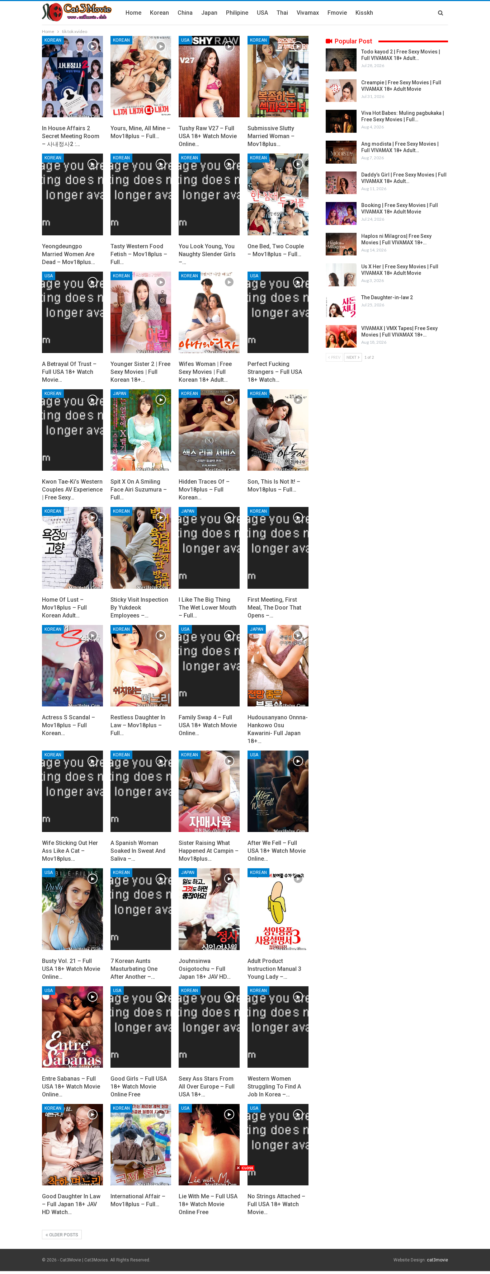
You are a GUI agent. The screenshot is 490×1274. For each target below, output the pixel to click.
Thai (282, 12)
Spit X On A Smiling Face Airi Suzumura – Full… (138, 489)
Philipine (237, 12)
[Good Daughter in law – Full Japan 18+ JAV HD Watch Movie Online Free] (72, 1144)
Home (133, 12)
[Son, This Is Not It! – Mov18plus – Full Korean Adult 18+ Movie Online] (278, 430)
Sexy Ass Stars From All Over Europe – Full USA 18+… (207, 1086)
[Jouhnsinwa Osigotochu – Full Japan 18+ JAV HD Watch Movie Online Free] (209, 909)
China (185, 12)
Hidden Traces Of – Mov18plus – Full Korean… (204, 489)
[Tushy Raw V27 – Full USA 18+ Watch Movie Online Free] (209, 76)
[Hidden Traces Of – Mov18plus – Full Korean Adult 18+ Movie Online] (209, 430)
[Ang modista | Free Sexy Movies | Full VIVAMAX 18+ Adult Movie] (341, 152)
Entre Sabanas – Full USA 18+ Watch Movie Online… (71, 1086)
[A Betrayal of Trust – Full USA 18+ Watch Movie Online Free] (72, 312)
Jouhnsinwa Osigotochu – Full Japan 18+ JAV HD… (205, 969)
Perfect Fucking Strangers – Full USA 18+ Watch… (275, 372)
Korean (159, 12)
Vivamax (308, 12)
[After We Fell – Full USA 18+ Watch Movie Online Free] (278, 791)
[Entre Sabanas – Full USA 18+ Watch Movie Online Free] (72, 1027)
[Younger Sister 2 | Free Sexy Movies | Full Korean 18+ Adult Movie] (140, 312)
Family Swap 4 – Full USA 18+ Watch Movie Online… (208, 725)
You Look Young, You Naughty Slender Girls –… (207, 254)
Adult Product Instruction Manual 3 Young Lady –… (274, 969)
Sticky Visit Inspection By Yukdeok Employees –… (139, 607)
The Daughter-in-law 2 (387, 297)
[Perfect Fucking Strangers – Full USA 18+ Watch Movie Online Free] (278, 312)
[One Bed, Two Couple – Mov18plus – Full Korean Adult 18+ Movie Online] (278, 194)
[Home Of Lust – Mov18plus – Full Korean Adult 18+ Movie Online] (72, 547)
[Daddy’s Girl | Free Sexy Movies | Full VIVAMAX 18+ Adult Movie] (341, 182)
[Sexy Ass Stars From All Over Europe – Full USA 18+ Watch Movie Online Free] (209, 1027)
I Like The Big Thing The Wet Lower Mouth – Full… (207, 607)
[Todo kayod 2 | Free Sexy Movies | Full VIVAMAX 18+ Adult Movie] (341, 59)
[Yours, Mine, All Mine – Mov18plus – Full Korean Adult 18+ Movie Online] (140, 76)
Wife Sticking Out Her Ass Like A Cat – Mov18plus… (70, 851)
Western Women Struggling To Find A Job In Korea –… (274, 1086)
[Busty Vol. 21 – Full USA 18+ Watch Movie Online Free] (72, 909)
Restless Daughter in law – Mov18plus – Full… (137, 725)
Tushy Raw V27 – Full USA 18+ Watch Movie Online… (208, 136)
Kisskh (364, 12)
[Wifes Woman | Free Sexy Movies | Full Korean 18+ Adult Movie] (209, 312)
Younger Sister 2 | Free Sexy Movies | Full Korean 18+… (140, 372)
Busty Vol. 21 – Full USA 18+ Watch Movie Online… (71, 969)
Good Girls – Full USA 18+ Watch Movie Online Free (138, 1086)
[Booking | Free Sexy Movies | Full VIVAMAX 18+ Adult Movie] (341, 213)
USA (262, 12)
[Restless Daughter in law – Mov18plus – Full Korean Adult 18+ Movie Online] (140, 665)
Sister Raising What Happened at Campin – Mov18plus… (209, 851)
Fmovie (337, 12)
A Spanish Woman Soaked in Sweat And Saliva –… (137, 851)
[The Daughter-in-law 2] (341, 305)
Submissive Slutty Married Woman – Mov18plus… (271, 136)
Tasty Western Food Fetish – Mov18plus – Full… (138, 254)
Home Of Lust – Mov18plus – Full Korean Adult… (64, 607)
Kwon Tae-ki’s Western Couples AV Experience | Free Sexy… (72, 489)
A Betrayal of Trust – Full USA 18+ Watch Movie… (69, 372)
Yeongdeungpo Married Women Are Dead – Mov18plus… (68, 254)
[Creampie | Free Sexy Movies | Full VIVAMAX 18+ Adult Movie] (341, 90)
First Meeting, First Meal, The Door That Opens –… (274, 607)
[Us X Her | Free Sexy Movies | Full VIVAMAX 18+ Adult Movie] (341, 274)
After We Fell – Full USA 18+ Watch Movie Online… (277, 851)
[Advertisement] (245, 1221)
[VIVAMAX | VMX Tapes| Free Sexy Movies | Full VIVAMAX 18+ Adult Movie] (341, 336)
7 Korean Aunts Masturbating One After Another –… (133, 969)
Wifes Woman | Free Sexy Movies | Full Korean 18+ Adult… (205, 372)
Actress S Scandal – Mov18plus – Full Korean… (68, 725)
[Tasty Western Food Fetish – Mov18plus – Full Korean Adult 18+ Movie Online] (140, 194)
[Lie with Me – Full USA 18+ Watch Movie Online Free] (209, 1144)
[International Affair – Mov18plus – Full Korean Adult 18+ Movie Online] (140, 1144)
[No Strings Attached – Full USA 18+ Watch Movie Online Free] (278, 1144)
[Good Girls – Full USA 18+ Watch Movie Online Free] (140, 1027)
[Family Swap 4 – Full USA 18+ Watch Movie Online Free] (209, 665)
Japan (209, 12)
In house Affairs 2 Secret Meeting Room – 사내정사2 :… (70, 136)
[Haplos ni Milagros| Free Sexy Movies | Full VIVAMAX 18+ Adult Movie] (341, 244)
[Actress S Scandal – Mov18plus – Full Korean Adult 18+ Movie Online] (72, 665)
